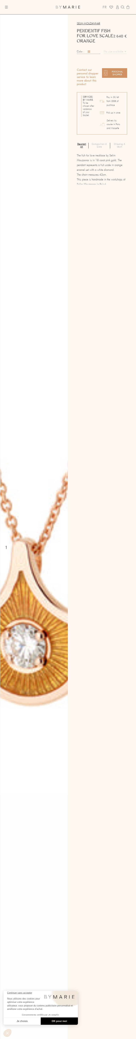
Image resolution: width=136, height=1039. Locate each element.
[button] (8, 7)
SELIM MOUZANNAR (88, 23)
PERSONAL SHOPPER (117, 73)
